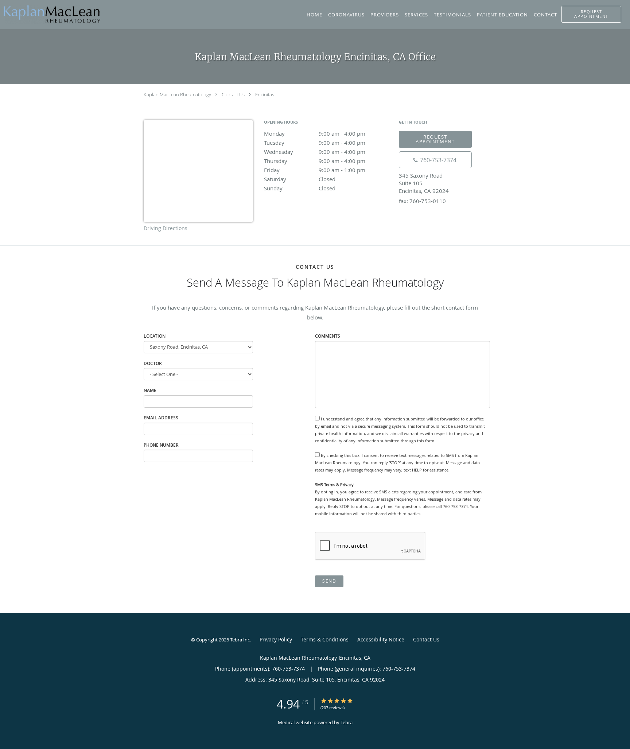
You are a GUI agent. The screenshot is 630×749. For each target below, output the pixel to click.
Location (155, 336)
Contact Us (233, 94)
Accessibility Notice (380, 639)
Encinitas (264, 94)
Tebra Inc (240, 639)
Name (150, 390)
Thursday (314, 160)
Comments (327, 336)
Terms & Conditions (325, 639)
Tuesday (314, 142)
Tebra (347, 722)
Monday (314, 133)
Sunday (299, 188)
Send (329, 581)
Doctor (153, 363)
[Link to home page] (50, 14)
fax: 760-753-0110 (422, 201)
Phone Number (161, 445)
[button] (591, 14)
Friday (314, 170)
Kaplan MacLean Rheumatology (177, 94)
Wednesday (314, 151)
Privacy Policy (276, 639)
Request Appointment (435, 139)
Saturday (299, 179)
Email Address (161, 418)
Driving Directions (165, 228)
